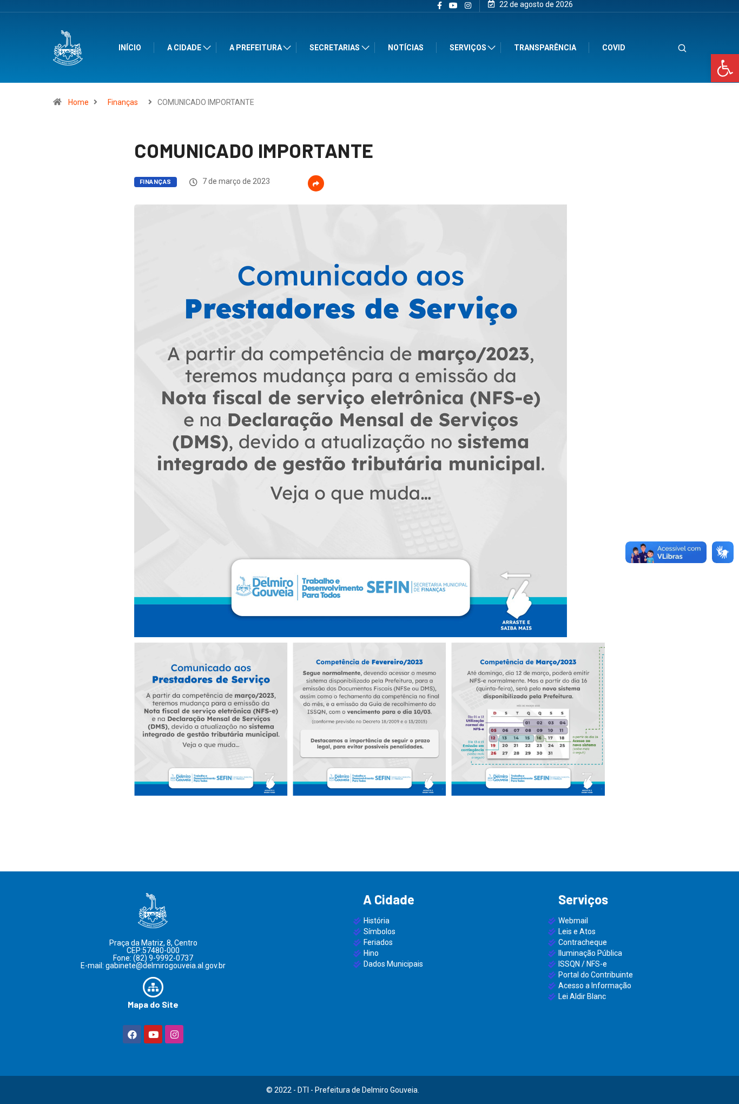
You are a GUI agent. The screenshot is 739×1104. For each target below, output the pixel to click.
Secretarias (334, 47)
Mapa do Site (153, 1004)
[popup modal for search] (668, 48)
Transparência (545, 47)
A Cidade (184, 47)
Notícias (406, 47)
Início (129, 47)
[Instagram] (468, 6)
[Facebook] (132, 1034)
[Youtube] (153, 1034)
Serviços (468, 47)
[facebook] (439, 6)
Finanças (123, 102)
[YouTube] (453, 6)
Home (78, 102)
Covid (613, 47)
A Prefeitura (255, 47)
